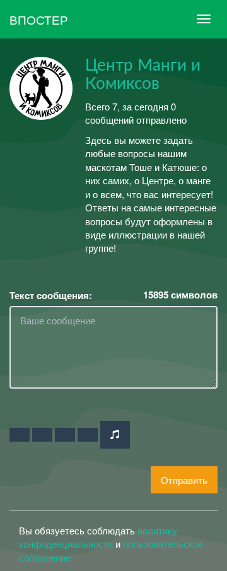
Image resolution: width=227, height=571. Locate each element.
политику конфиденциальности (98, 537)
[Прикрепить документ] (88, 435)
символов (180, 295)
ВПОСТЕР (38, 19)
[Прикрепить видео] (42, 435)
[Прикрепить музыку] (115, 434)
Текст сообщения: (50, 295)
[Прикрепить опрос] (65, 435)
